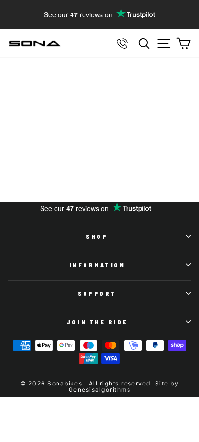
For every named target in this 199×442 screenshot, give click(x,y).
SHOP (97, 236)
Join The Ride (97, 321)
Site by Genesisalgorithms (124, 386)
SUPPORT (97, 293)
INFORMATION (97, 264)
